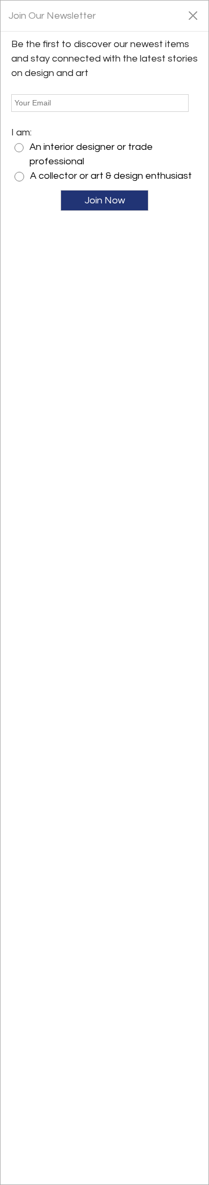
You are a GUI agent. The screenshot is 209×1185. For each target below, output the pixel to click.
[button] (193, 15)
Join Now (105, 200)
